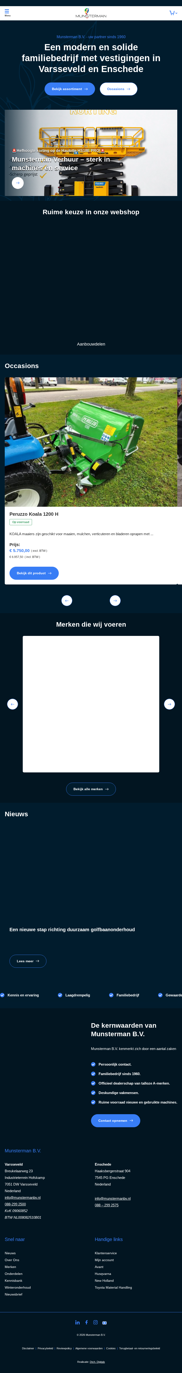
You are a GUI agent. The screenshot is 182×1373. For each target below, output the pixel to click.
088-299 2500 (15, 1204)
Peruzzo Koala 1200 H (33, 514)
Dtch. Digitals (97, 1361)
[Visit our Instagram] (95, 1322)
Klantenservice (106, 1253)
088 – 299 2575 (106, 1205)
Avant (99, 1267)
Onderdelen (14, 1274)
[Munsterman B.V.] (91, 13)
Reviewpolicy (64, 1348)
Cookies (111, 1348)
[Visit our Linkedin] (77, 1322)
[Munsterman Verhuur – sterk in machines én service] (18, 183)
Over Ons (12, 1260)
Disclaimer (28, 1348)
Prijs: (14, 544)
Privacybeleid (45, 1348)
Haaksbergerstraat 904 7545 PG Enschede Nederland (112, 1177)
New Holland (104, 1280)
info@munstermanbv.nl (23, 1197)
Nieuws (10, 1253)
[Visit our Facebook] (86, 1322)
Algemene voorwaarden (89, 1348)
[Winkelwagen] (173, 13)
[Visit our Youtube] (104, 1322)
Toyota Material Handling (113, 1287)
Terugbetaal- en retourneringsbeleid (139, 1348)
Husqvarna (103, 1274)
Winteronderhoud (18, 1287)
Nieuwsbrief (13, 1294)
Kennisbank (13, 1280)
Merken (10, 1267)
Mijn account (104, 1260)
